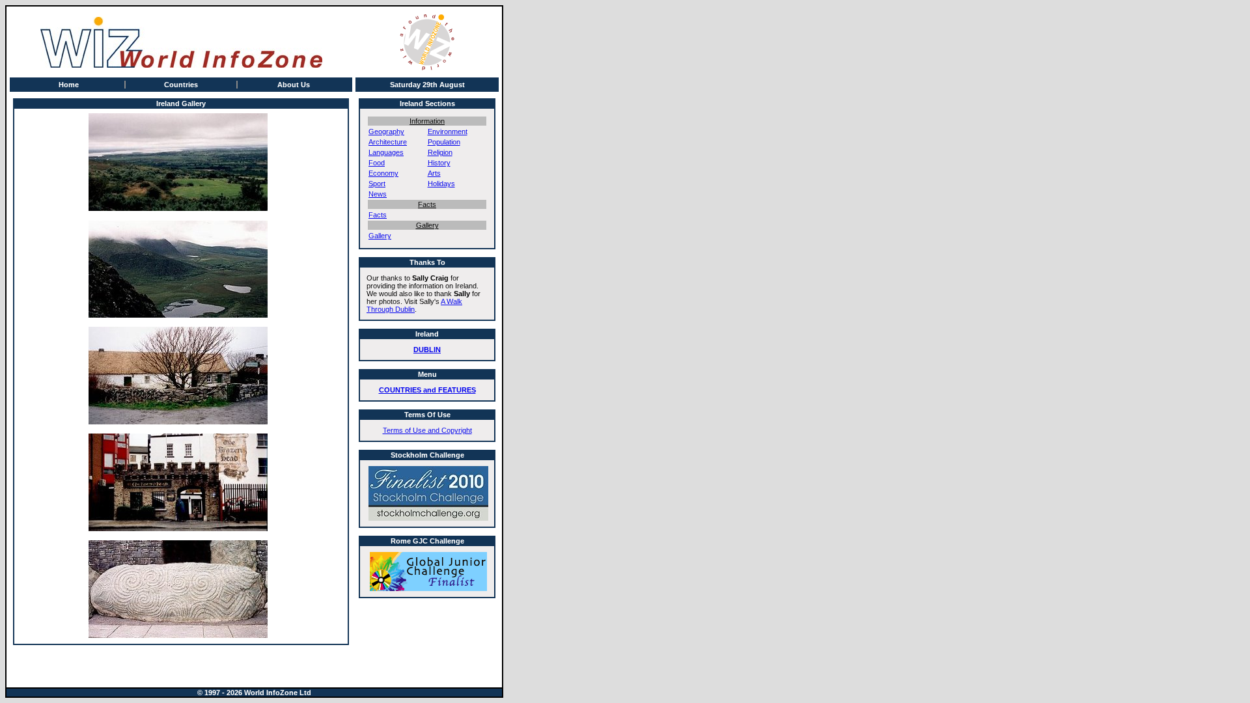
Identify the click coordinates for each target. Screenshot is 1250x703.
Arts (434, 173)
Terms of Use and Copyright (427, 430)
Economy (383, 173)
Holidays (441, 183)
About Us (293, 85)
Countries (181, 85)
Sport (376, 183)
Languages (386, 152)
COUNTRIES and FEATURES (427, 390)
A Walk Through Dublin (414, 305)
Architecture (387, 142)
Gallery (379, 236)
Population (444, 142)
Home (69, 85)
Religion (440, 152)
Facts (377, 215)
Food (376, 163)
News (377, 194)
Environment (447, 131)
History (439, 163)
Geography (386, 131)
